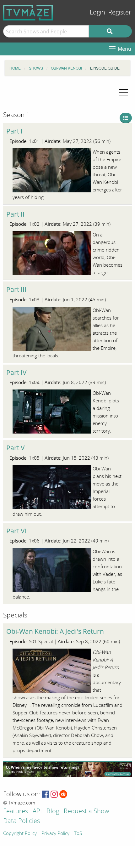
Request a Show (86, 811)
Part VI (16, 530)
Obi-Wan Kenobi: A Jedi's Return (55, 631)
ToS (78, 833)
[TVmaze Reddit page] (63, 794)
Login (97, 12)
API (37, 811)
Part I (14, 131)
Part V (15, 447)
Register (119, 12)
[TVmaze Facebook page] (45, 794)
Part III (16, 289)
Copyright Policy (20, 833)
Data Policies (21, 821)
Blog (52, 811)
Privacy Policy (55, 833)
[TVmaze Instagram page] (54, 794)
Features (15, 811)
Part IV (16, 372)
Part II (15, 214)
